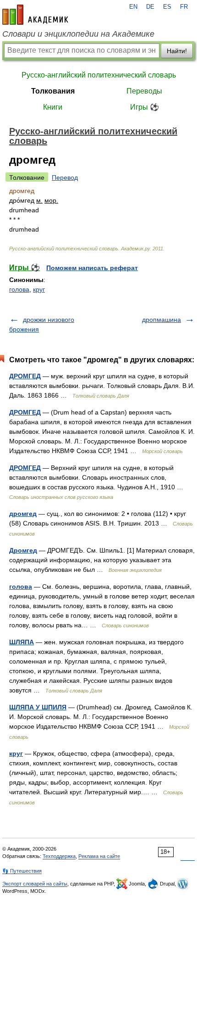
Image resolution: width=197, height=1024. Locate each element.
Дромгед (23, 550)
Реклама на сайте (99, 856)
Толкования (53, 91)
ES (167, 7)
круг (39, 289)
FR (184, 7)
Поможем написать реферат (92, 267)
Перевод (65, 177)
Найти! (177, 51)
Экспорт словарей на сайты (34, 883)
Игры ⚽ (144, 107)
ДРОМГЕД (25, 376)
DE (150, 7)
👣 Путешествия (22, 871)
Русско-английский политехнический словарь (99, 75)
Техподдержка (59, 856)
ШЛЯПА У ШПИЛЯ (37, 707)
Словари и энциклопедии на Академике (78, 34)
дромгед (23, 513)
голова (19, 289)
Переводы (144, 91)
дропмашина (161, 319)
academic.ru (35, 15)
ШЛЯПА (21, 642)
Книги (52, 107)
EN (133, 7)
